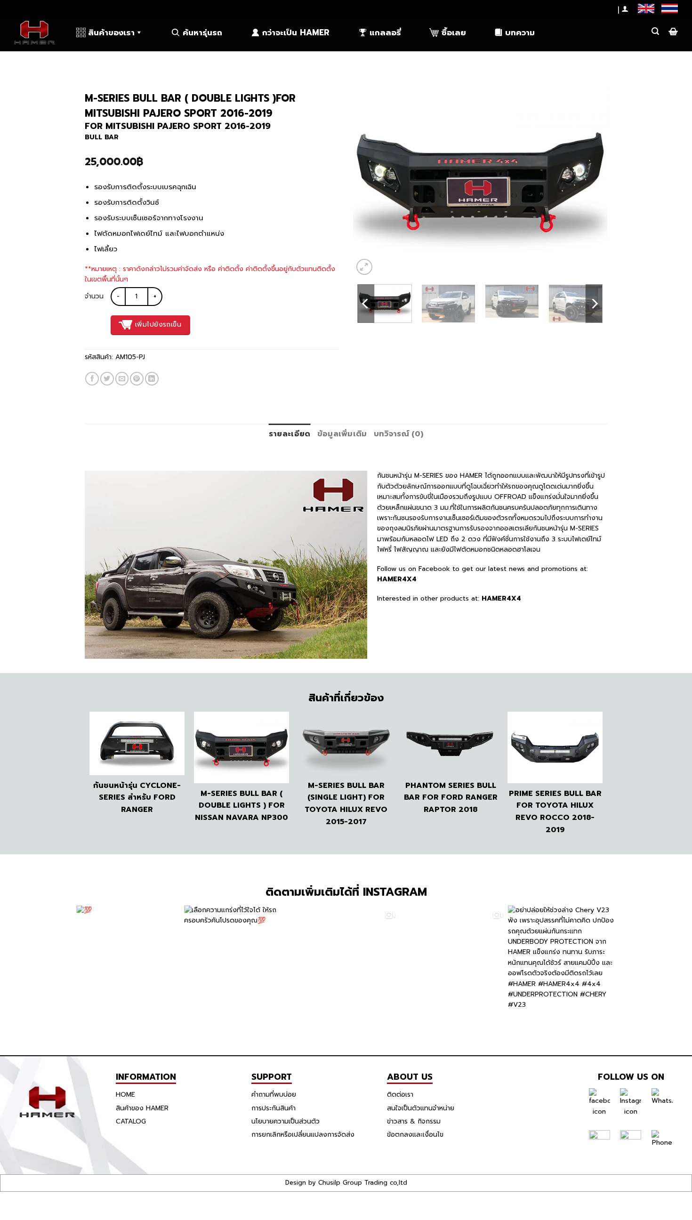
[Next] (590, 182)
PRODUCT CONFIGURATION (133, 61)
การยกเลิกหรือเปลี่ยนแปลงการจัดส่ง (302, 1135)
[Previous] (370, 182)
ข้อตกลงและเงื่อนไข (415, 1135)
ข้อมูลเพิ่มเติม (342, 434)
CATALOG (131, 1121)
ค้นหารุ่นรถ (202, 32)
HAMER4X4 (397, 579)
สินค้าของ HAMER (142, 1108)
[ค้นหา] (655, 31)
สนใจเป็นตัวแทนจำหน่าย (420, 1108)
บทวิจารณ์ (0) (399, 434)
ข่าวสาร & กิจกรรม (414, 1121)
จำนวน (94, 296)
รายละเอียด (290, 434)
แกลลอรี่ (385, 32)
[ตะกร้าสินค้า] (672, 31)
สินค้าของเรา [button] (111, 32)
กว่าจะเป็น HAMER (296, 32)
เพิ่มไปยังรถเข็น (158, 324)
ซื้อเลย (453, 32)
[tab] (290, 434)
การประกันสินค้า (273, 1108)
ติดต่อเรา (400, 1095)
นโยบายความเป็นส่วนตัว (285, 1121)
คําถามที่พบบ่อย (273, 1095)
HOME (125, 1095)
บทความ (520, 32)
